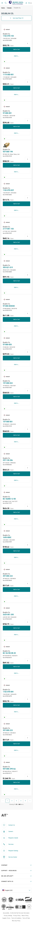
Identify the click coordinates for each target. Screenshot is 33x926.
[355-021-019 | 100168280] (6, 261)
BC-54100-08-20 (9, 653)
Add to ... (16, 56)
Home (3, 8)
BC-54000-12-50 (9, 499)
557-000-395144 (9, 769)
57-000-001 (7, 113)
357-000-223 (8, 730)
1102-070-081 (8, 691)
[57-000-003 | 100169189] (6, 338)
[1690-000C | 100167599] (6, 531)
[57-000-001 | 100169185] (6, 106)
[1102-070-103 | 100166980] (6, 29)
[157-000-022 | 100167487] (6, 376)
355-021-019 (8, 267)
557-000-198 (8, 151)
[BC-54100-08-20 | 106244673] (6, 646)
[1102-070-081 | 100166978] (6, 685)
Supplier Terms (6, 918)
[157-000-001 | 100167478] (6, 415)
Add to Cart (16, 49)
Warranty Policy (16, 921)
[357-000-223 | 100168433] (6, 724)
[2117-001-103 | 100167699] (6, 222)
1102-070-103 (8, 36)
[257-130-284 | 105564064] (6, 454)
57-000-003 (7, 344)
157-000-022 (8, 383)
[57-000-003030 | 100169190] (6, 299)
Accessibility (6, 913)
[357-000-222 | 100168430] (6, 569)
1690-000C (7, 537)
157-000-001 (8, 421)
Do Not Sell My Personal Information (19, 913)
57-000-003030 (9, 306)
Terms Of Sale (26, 918)
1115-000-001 (8, 74)
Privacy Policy (17, 915)
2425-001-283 (8, 614)
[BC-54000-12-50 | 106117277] (6, 492)
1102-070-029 (8, 190)
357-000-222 (8, 576)
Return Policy (25, 915)
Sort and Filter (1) (17, 18)
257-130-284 (8, 460)
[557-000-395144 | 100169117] (6, 762)
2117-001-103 (8, 229)
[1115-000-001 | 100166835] (6, 68)
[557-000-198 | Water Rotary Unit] (6, 145)
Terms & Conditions (16, 918)
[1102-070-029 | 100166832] (6, 183)
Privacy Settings (8, 915)
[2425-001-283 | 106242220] (6, 608)
